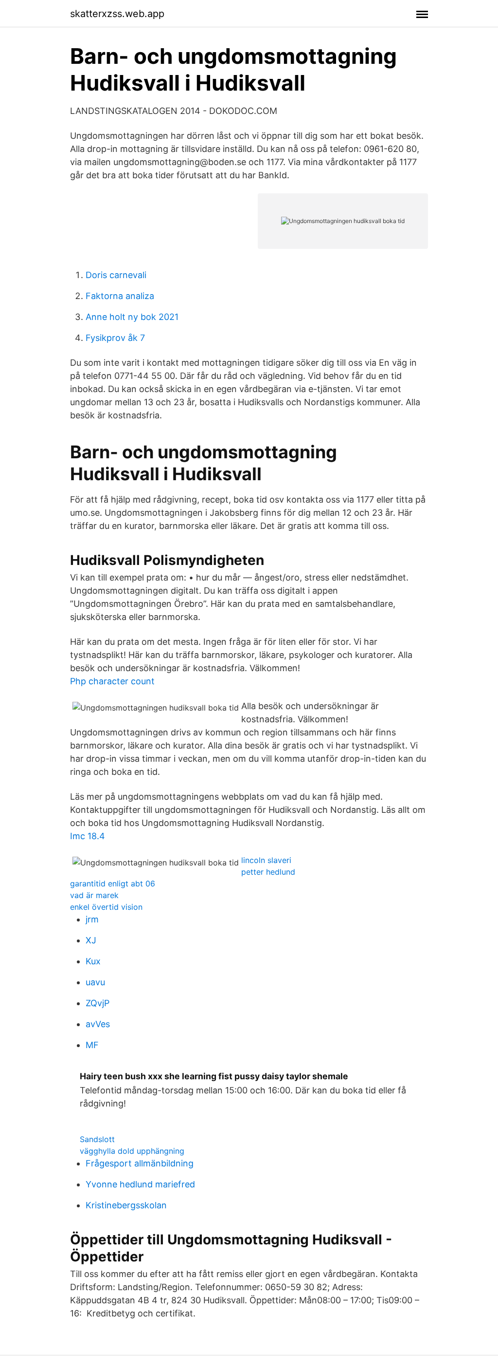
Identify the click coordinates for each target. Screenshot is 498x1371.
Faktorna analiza (120, 296)
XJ (91, 940)
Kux (93, 961)
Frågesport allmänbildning (140, 1163)
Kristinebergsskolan (126, 1205)
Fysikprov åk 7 (115, 338)
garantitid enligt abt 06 (112, 883)
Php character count (112, 681)
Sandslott (97, 1139)
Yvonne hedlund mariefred (140, 1184)
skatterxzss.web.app (117, 14)
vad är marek (94, 895)
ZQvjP (97, 1003)
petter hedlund (268, 872)
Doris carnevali (116, 275)
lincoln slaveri (266, 860)
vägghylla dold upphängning (132, 1151)
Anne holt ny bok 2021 (132, 317)
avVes (98, 1024)
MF (92, 1045)
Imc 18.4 (87, 836)
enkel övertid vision (106, 907)
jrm (92, 919)
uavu (95, 982)
